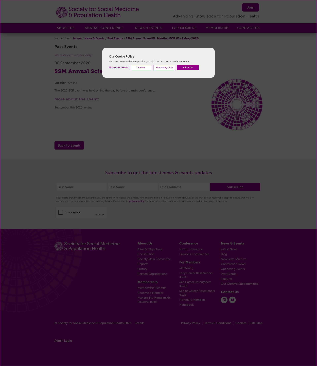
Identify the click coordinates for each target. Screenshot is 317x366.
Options (141, 67)
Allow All (188, 67)
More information (118, 67)
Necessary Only (164, 67)
